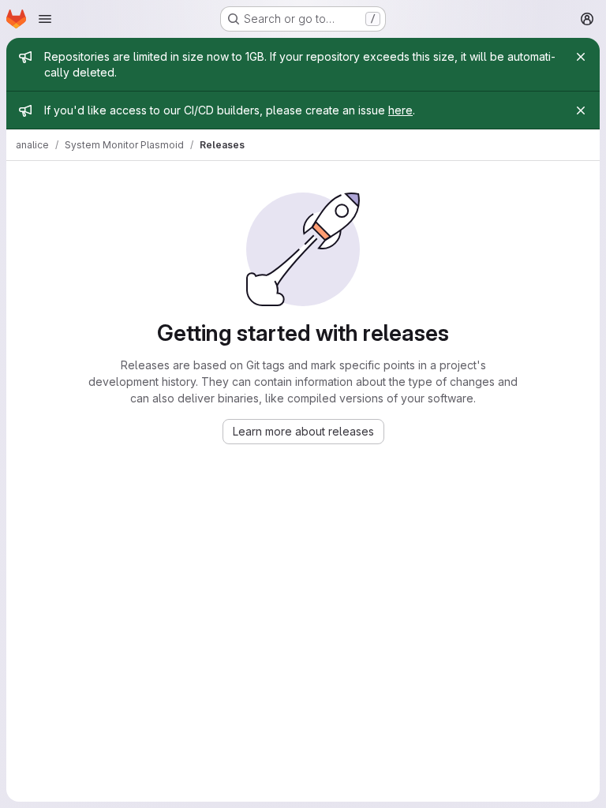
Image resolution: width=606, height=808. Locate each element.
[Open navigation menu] (45, 19)
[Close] (580, 56)
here (400, 110)
